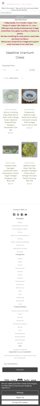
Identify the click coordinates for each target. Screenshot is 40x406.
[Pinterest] (18, 214)
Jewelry (20, 259)
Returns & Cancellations (20, 235)
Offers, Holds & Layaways (20, 242)
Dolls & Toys (20, 268)
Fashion (20, 278)
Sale (20, 304)
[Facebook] (22, 214)
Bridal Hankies (20, 337)
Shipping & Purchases (20, 226)
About (20, 222)
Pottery (20, 271)
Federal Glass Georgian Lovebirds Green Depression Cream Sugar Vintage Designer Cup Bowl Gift (10, 173)
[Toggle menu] (3, 3)
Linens (20, 275)
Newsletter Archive (20, 248)
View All (20, 343)
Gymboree (20, 321)
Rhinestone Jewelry (20, 324)
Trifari (20, 314)
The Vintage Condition (20, 229)
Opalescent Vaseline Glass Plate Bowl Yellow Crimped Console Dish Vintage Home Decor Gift (29, 118)
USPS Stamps (20, 340)
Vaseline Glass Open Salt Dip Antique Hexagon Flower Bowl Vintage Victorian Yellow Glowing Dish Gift (29, 173)
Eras (20, 294)
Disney (20, 327)
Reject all (20, 397)
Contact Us (20, 245)
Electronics (20, 288)
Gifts (20, 291)
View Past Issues (21, 19)
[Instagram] (14, 214)
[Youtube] (26, 214)
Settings (20, 392)
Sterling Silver (20, 333)
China (20, 265)
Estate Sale (20, 301)
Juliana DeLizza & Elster (20, 311)
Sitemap (20, 252)
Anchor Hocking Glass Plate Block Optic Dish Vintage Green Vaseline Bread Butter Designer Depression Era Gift (11, 121)
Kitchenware (20, 281)
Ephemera (20, 284)
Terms (20, 232)
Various (20, 317)
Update (32, 70)
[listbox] (16, 78)
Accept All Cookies (20, 402)
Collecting (20, 297)
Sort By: (6, 78)
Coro (20, 330)
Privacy (20, 239)
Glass (20, 262)
